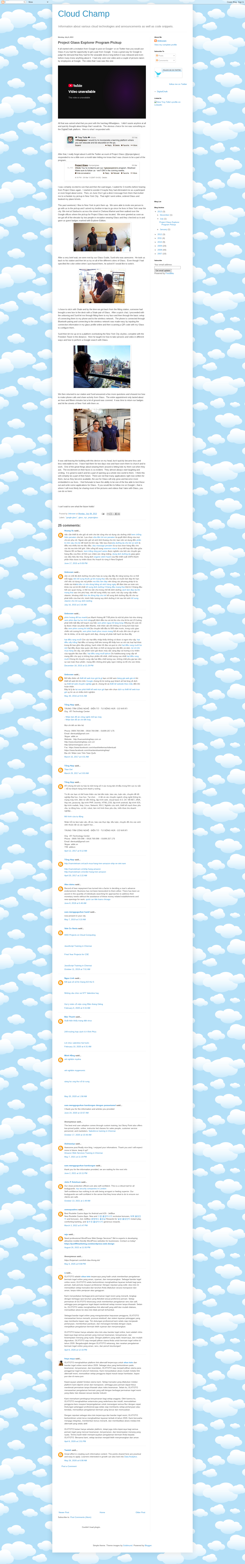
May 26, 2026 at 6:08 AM (75, 1460)
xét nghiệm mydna (72, 1059)
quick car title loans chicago (98, 899)
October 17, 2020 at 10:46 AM (77, 1135)
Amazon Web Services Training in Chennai (83, 1153)
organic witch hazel (102, 557)
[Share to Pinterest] (118, 513)
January (164, 229)
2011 (160, 238)
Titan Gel (68, 769)
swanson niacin (110, 548)
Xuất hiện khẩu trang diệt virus (78, 1020)
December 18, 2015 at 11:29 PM (78, 665)
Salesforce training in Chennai (102, 1131)
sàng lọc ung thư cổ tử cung (76, 1081)
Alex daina (69, 884)
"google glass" (71, 518)
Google (89, 681)
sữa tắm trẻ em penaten (104, 537)
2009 (160, 246)
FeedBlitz (170, 273)
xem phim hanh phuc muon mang (98, 631)
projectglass (93, 518)
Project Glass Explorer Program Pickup (169, 223)
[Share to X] (113, 513)
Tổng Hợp (69, 705)
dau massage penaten (102, 545)
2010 (160, 242)
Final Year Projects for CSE (76, 954)
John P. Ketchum (72, 1182)
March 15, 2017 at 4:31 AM (76, 757)
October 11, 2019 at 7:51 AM (77, 969)
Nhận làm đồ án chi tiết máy (78, 719)
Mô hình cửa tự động (73, 816)
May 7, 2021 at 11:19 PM (75, 1157)
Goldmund (127, 1545)
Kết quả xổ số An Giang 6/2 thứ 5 (79, 982)
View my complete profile (165, 45)
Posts (160, 55)
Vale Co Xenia (71, 928)
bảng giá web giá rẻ (126, 678)
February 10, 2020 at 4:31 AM (77, 1046)
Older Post (140, 1512)
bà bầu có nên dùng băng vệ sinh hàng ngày (96, 584)
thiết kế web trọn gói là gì (91, 678)
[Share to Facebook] (116, 513)
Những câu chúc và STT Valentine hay (81, 993)
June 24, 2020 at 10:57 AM (76, 1113)
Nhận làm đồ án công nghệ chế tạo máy (84, 717)
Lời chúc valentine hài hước (76, 1043)
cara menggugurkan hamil (77, 912)
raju (66, 1234)
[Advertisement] (102, 1489)
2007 (160, 253)
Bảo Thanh (69, 1017)
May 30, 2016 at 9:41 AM (75, 696)
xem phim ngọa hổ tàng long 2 (111, 623)
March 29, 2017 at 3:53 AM (76, 773)
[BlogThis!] (110, 513)
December (165, 215)
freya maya (69, 1358)
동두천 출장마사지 (95, 1222)
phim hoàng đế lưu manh (75, 617)
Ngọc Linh (69, 978)
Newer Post (64, 1512)
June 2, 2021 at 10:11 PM (75, 1173)
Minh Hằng (69, 1055)
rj (65, 1273)
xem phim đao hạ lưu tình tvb (77, 620)
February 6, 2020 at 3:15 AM (77, 1008)
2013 (160, 211)
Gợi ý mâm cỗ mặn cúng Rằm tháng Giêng (83, 1004)
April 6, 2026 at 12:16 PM (75, 1350)
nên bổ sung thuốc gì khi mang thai (89, 579)
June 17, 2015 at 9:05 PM (75, 563)
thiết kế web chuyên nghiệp (79, 684)
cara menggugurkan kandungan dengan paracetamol (90, 1105)
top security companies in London (91, 1188)
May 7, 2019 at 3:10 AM (75, 919)
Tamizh (67, 1450)
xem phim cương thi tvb (78, 628)
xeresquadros (71, 1209)
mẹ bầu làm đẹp (100, 581)
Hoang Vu (69, 531)
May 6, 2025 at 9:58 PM (75, 1264)
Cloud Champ (84, 13)
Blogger (148, 1545)
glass (81, 518)
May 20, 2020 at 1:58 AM (75, 1096)
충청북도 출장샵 (98, 1219)
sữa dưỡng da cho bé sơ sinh (125, 543)
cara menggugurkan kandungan (79, 1165)
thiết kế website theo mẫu (121, 684)
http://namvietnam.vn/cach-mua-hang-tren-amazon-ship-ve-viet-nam (95, 863)
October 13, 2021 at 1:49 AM (77, 1201)
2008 (160, 250)
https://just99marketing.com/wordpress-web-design (89, 1244)
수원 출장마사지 (105, 1216)
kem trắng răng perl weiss (95, 551)
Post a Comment (69, 1466)
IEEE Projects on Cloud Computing (80, 935)
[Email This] (108, 513)
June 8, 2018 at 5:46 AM (75, 903)
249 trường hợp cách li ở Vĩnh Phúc (80, 1032)
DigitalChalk (162, 91)
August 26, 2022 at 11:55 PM (77, 1247)
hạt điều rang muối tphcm (99, 653)
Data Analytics (130, 1456)
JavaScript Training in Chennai (78, 946)
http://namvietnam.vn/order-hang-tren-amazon (85, 872)
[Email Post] (103, 514)
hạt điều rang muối (72, 639)
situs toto (86, 1276)
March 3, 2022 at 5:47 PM (76, 1225)
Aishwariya (69, 1144)
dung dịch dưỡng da (121, 554)
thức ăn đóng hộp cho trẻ (95, 595)
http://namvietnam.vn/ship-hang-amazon (82, 869)
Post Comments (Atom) (80, 1517)
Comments (163, 60)
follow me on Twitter (178, 84)
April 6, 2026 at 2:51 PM (75, 1441)
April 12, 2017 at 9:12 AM (75, 851)
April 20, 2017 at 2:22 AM (75, 875)
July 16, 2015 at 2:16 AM (75, 605)
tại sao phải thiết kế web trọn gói (89, 689)
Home (102, 1512)
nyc (85, 518)
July (162, 219)
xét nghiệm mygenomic (74, 1070)
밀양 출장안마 (124, 1219)
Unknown (69, 572)
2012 (160, 234)
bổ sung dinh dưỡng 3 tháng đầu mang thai (105, 587)
